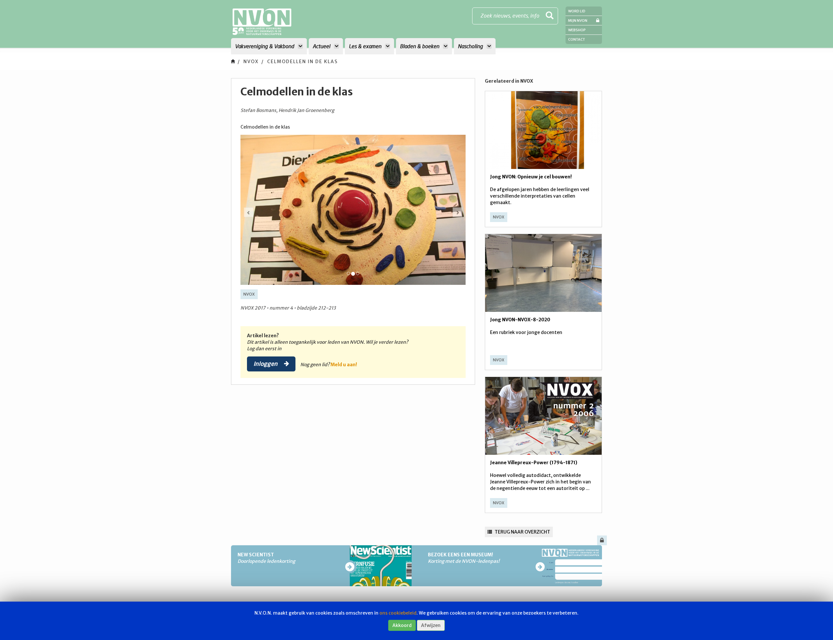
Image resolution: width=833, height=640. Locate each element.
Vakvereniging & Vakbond (265, 46)
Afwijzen (431, 625)
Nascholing (471, 46)
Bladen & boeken (420, 46)
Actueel (322, 46)
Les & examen (366, 46)
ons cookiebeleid (397, 613)
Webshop (577, 30)
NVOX (251, 61)
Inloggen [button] (266, 363)
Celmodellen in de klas (302, 61)
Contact (576, 39)
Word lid (576, 11)
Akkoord (402, 625)
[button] (248, 212)
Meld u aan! (344, 365)
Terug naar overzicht (522, 532)
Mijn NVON (577, 20)
